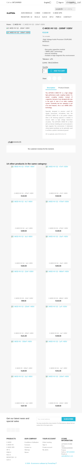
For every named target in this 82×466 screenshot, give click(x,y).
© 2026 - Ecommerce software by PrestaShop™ (41, 463)
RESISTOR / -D (26, 17)
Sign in (44, 445)
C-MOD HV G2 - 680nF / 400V (58, 298)
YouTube (13, 430)
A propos (27, 445)
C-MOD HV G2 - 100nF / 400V (58, 403)
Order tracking (47, 442)
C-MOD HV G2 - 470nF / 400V (23, 193)
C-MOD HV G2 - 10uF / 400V (58, 263)
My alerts (45, 450)
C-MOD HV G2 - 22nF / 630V (23, 298)
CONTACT (68, 17)
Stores (26, 452)
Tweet (54, 78)
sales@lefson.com (67, 456)
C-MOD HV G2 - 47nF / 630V (58, 193)
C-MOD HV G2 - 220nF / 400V (23, 333)
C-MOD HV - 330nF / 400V (23, 368)
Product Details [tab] (63, 88)
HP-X (51, 17)
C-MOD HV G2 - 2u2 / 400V (24, 403)
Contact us (27, 447)
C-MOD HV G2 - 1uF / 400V (58, 368)
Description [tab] (51, 88)
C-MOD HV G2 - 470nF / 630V (58, 228)
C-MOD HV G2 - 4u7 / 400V (24, 228)
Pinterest (60, 78)
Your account (49, 439)
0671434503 (16, 2)
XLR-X (44, 17)
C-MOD (37, 13)
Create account (47, 447)
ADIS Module (26, 13)
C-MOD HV (46, 13)
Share (49, 78)
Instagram (18, 430)
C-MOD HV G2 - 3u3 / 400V (24, 263)
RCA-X (37, 17)
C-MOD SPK (57, 13)
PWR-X (58, 17)
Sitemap (27, 450)
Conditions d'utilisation (31, 442)
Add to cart (57, 70)
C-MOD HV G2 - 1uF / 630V (58, 333)
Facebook (9, 430)
